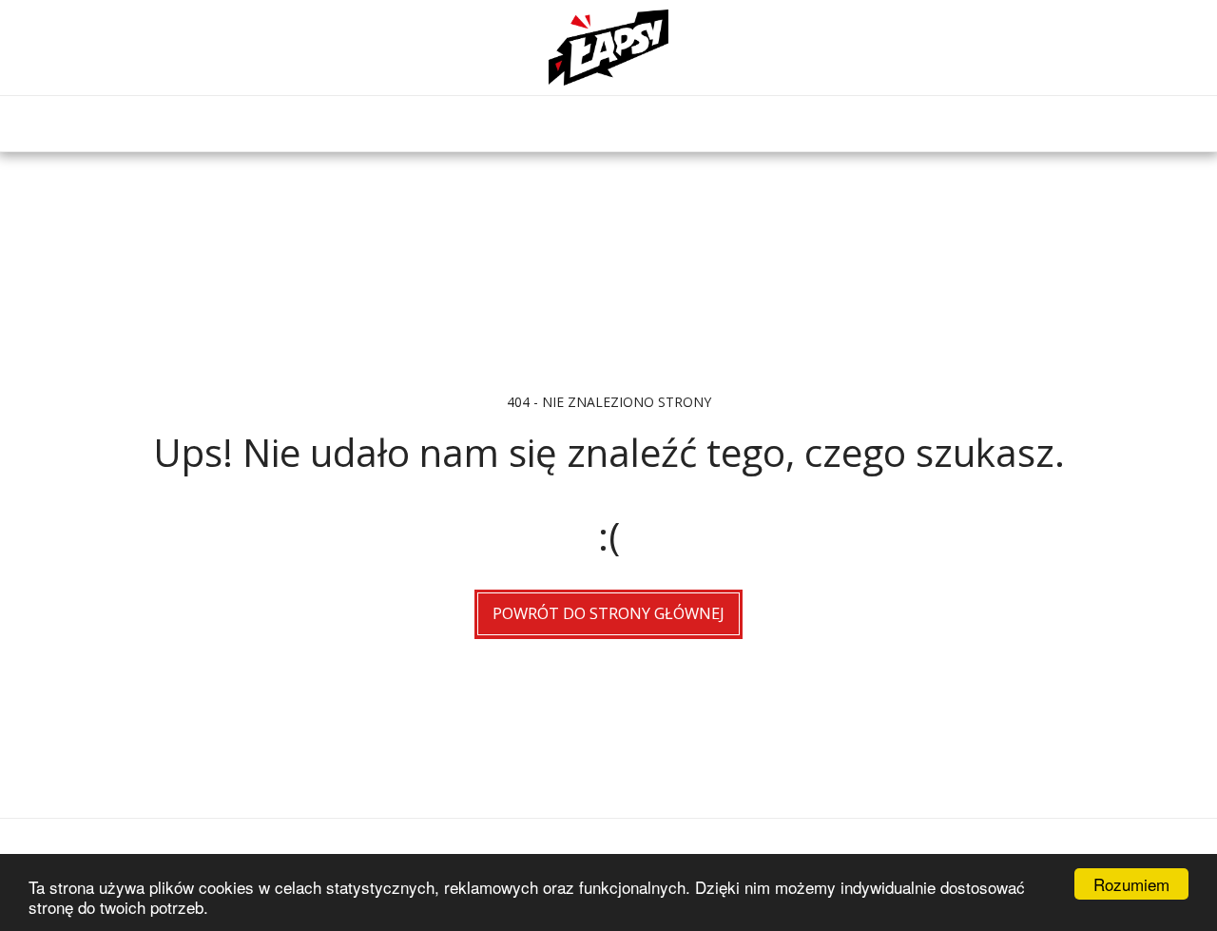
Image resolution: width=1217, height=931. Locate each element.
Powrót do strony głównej (608, 613)
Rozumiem (1131, 884)
